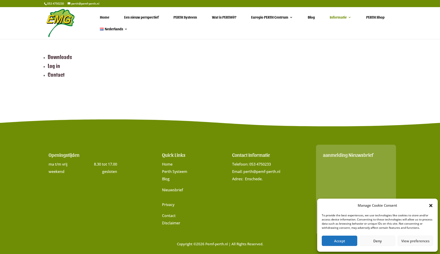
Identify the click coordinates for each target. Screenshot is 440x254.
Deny (377, 241)
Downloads (60, 57)
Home (104, 17)
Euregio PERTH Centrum (269, 17)
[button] (431, 205)
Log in (54, 66)
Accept (339, 241)
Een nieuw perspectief (141, 17)
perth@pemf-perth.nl (261, 171)
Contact (56, 74)
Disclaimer (171, 223)
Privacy (168, 204)
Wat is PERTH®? (224, 17)
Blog (311, 17)
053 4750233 (260, 164)
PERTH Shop (375, 17)
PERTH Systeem (185, 17)
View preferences (415, 241)
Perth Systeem (174, 171)
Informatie (338, 17)
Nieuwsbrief (172, 189)
